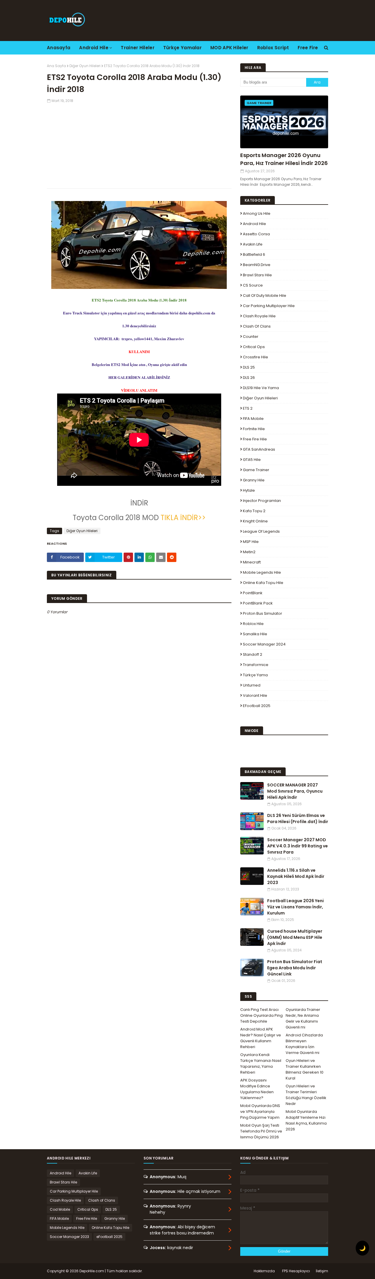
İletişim (322, 1270)
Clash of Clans (257, 326)
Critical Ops (254, 347)
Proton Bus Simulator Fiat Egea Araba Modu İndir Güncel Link (294, 968)
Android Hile (254, 223)
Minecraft (252, 562)
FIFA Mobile (253, 418)
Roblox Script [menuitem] (273, 48)
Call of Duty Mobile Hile (264, 295)
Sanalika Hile (255, 634)
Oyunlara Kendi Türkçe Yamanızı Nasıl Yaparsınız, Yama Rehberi (260, 1063)
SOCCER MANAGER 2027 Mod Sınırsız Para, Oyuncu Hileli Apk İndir (295, 791)
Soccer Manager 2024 (264, 644)
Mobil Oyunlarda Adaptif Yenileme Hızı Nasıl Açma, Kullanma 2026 (306, 1120)
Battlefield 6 (254, 254)
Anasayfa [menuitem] (58, 48)
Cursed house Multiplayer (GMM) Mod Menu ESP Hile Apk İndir (294, 937)
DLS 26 (249, 377)
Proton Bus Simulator (262, 613)
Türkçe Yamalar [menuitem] (182, 48)
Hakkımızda (264, 1270)
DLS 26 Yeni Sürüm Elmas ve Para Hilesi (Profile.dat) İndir (297, 819)
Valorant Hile (255, 695)
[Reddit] (171, 557)
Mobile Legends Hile (262, 572)
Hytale (249, 490)
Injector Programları (262, 500)
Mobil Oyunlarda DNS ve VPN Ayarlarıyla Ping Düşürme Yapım (260, 1111)
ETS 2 (248, 408)
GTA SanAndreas (259, 449)
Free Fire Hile (255, 439)
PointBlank (252, 593)
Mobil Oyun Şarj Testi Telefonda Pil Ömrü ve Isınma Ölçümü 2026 (261, 1131)
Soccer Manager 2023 (69, 1236)
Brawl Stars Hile (257, 275)
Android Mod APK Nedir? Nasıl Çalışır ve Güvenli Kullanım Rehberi (260, 1038)
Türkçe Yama (255, 675)
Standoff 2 (252, 654)
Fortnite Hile (254, 429)
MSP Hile (251, 541)
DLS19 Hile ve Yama (261, 388)
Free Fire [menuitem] (308, 48)
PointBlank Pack (258, 603)
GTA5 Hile (252, 459)
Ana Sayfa (56, 65)
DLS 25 (249, 367)
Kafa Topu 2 (254, 511)
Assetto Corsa (256, 234)
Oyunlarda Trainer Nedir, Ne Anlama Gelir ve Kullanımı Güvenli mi (303, 1018)
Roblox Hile (253, 623)
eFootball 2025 (256, 706)
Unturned (251, 685)
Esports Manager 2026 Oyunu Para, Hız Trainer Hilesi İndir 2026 (284, 159)
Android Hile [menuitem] (93, 48)
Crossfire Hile (255, 357)
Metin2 (249, 552)
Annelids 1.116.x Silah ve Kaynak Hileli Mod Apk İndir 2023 (295, 876)
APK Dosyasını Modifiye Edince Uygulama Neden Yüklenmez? (257, 1089)
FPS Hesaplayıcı (296, 1270)
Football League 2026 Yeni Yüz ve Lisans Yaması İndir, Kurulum (295, 907)
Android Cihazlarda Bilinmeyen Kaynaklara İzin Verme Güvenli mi (304, 1043)
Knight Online (255, 521)
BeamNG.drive (256, 265)
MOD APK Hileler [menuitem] (229, 48)
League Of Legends (261, 531)
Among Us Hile (256, 213)
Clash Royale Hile (259, 316)
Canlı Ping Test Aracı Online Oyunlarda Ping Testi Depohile (261, 1015)
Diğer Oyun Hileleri (84, 65)
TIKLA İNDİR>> (183, 517)
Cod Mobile (60, 1209)
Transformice (255, 664)
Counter (250, 336)
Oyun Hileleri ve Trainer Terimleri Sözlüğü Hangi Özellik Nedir (306, 1094)
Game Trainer (256, 470)
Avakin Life (252, 244)
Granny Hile (254, 480)
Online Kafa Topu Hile (263, 582)
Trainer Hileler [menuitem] (137, 48)
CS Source (253, 285)
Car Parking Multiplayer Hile (269, 306)
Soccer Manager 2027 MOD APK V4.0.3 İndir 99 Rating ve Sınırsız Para (297, 846)
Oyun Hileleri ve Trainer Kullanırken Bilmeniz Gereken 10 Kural (304, 1069)
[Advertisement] (139, 144)
